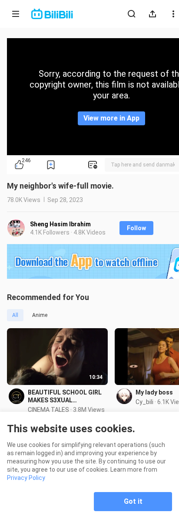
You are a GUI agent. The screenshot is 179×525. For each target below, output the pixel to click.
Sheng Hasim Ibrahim (60, 224)
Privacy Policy (26, 477)
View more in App (111, 118)
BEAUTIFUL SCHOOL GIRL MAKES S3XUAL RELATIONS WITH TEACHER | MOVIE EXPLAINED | (65, 396)
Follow (136, 228)
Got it (133, 501)
